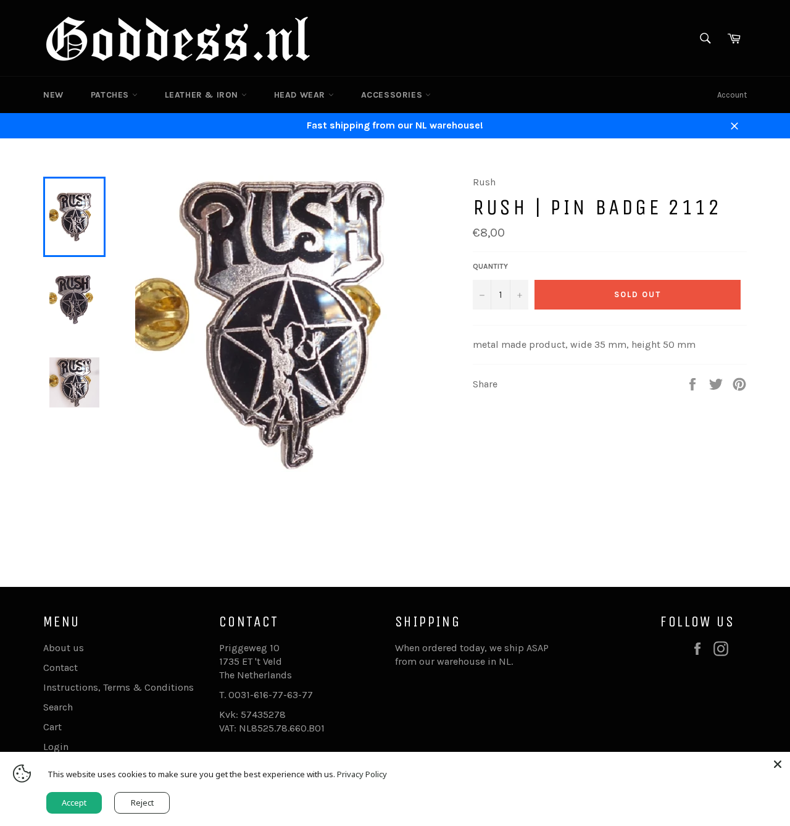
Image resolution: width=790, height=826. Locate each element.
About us (63, 648)
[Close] (777, 764)
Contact (60, 667)
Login (56, 746)
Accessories (393, 95)
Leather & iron (203, 95)
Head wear (301, 95)
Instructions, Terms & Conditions (118, 687)
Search (58, 707)
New (53, 95)
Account (732, 94)
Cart (52, 727)
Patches (111, 95)
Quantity (490, 266)
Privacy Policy (362, 774)
